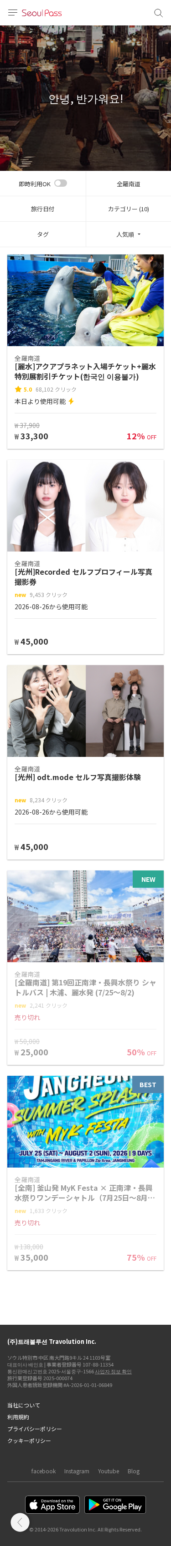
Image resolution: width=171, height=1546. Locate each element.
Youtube (108, 1471)
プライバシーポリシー (34, 1428)
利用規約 (18, 1417)
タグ (43, 234)
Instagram (76, 1471)
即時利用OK (35, 183)
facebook (43, 1471)
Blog (134, 1471)
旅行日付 (43, 208)
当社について (23, 1405)
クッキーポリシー (29, 1440)
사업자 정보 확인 (113, 1371)
